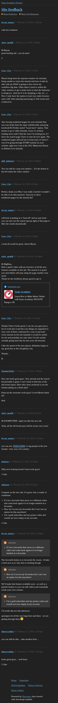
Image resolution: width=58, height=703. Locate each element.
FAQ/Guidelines (18, 685)
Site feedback (11, 9)
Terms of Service (35, 685)
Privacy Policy (17, 690)
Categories (24, 680)
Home (14, 680)
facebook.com (14, 286)
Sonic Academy (23, 292)
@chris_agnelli (19, 446)
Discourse (26, 696)
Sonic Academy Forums (11, 3)
